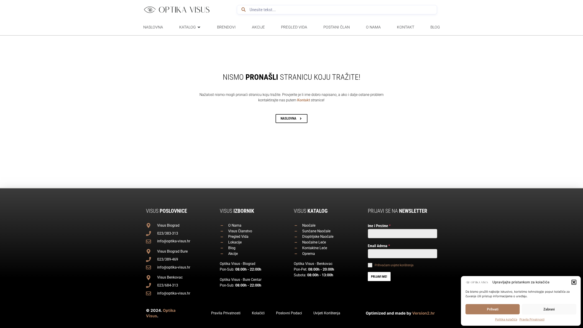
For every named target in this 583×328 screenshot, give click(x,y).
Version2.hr (423, 313)
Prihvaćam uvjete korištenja (394, 265)
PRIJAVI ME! (379, 276)
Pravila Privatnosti (532, 319)
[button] (574, 282)
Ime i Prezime (379, 226)
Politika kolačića (506, 319)
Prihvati (493, 309)
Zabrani (549, 309)
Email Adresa (379, 246)
